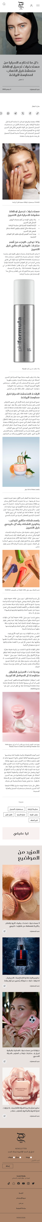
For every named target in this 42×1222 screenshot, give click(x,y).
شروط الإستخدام (21, 1198)
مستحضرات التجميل (16, 809)
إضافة (8, 1166)
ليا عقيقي (21, 79)
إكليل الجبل (8, 815)
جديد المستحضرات (35, 89)
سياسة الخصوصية (21, 1208)
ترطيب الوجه (16, 254)
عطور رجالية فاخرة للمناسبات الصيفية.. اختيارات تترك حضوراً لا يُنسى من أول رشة (22, 979)
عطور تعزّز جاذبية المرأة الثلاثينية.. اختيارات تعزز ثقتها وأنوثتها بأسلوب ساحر (21, 1109)
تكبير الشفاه (21, 535)
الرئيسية (21, 1193)
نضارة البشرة (21, 815)
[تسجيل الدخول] (31, 5)
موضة (28, 1157)
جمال (17, 1157)
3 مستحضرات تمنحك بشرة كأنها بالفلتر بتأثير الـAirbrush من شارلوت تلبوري (23, 924)
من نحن (21, 1203)
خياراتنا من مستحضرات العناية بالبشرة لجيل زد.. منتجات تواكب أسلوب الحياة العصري (23, 1053)
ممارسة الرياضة (35, 125)
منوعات (10, 1157)
